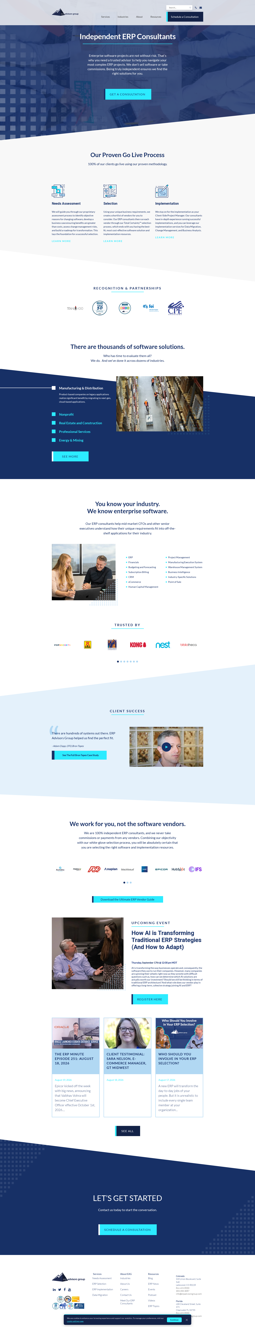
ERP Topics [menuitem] (153, 1306)
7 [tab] (137, 662)
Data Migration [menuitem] (100, 1294)
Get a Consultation (127, 94)
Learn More (61, 241)
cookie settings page (75, 1321)
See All (127, 1131)
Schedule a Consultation (185, 16)
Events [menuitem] (151, 1289)
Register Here (149, 999)
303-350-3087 (182, 1291)
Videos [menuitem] (151, 1300)
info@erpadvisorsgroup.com (189, 1294)
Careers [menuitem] (124, 1289)
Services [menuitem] (105, 16)
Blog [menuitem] (150, 1278)
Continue (174, 1320)
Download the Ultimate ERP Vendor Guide (127, 899)
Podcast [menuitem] (152, 1294)
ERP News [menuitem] (153, 1283)
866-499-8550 (182, 1288)
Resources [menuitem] (155, 16)
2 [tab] (121, 662)
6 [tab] (134, 662)
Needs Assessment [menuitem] (102, 1278)
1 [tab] (118, 662)
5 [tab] (131, 662)
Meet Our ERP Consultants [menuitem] (127, 1302)
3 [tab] (124, 662)
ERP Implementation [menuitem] (102, 1289)
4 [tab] (127, 662)
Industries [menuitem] (123, 16)
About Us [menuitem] (125, 1283)
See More (70, 456)
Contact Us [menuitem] (126, 1294)
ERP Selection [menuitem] (99, 1283)
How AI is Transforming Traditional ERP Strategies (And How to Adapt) (166, 940)
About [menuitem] (139, 16)
